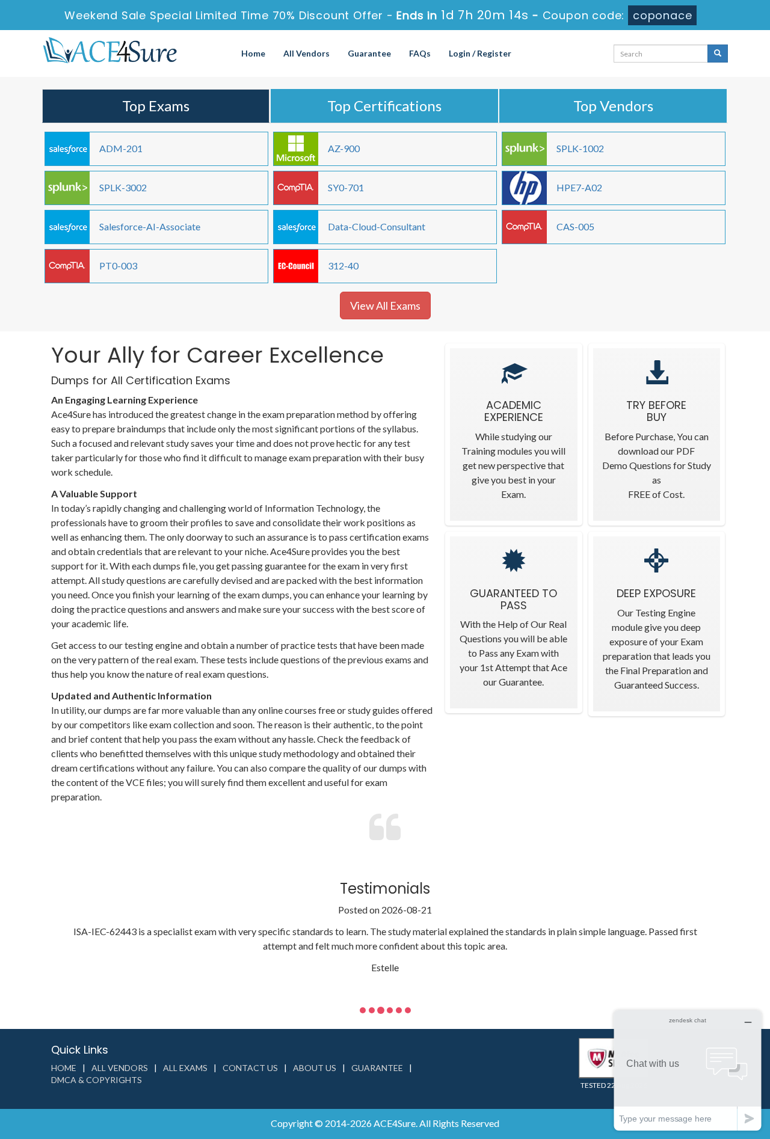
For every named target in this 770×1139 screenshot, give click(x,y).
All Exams (185, 1068)
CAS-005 (575, 226)
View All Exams (385, 305)
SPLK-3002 (123, 187)
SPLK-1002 (580, 148)
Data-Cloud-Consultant (376, 226)
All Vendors (306, 53)
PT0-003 (118, 265)
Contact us (250, 1068)
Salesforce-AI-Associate (149, 226)
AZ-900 (344, 148)
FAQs (420, 53)
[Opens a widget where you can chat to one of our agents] (687, 1070)
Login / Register (480, 53)
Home (253, 53)
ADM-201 (121, 148)
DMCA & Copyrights (96, 1080)
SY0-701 (346, 187)
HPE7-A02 (579, 187)
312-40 (343, 265)
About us (314, 1068)
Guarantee (369, 53)
